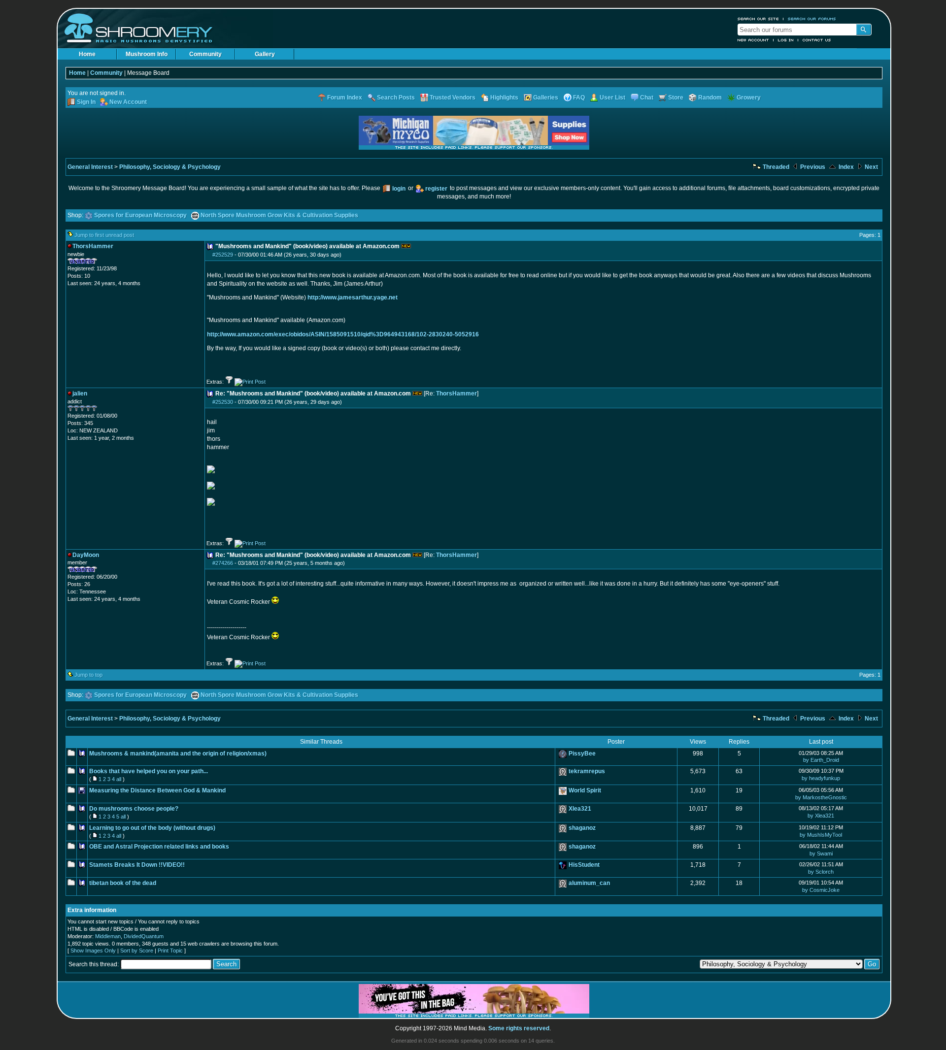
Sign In (86, 101)
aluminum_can (589, 883)
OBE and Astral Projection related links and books (159, 846)
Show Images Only (93, 950)
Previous (812, 167)
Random (710, 97)
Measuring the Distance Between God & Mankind (157, 790)
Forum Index (344, 97)
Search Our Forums (812, 18)
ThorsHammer (456, 393)
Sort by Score (136, 950)
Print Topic (170, 950)
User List (612, 97)
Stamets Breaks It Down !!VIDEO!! (137, 864)
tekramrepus (587, 771)
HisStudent (584, 864)
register (436, 188)
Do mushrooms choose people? (133, 808)
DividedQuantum (144, 936)
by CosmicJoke (821, 890)
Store (675, 97)
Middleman (108, 936)
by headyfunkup (821, 778)
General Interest (90, 167)
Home (87, 54)
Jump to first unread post (104, 235)
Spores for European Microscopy (140, 215)
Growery (749, 97)
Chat (646, 97)
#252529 (222, 255)
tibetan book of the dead (122, 883)
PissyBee (582, 753)
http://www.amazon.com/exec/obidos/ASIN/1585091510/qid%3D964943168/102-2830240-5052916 (343, 334)
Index (845, 167)
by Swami (821, 853)
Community (205, 54)
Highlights (504, 97)
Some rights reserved (518, 1028)
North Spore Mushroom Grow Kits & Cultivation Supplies (279, 215)
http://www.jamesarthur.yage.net (352, 297)
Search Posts (396, 97)
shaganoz (582, 827)
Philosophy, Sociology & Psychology (170, 167)
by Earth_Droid (821, 760)
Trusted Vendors (452, 97)
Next (870, 167)
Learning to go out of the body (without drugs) (152, 827)
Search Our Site (758, 18)
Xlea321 (580, 808)
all (118, 779)
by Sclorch (821, 872)
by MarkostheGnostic (821, 797)
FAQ (579, 97)
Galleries (545, 97)
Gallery (265, 54)
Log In (786, 39)
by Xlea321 (821, 816)
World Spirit (585, 790)
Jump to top (88, 675)
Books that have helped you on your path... (148, 771)
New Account (753, 39)
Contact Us (817, 39)
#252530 (222, 402)
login (398, 188)
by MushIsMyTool (821, 835)
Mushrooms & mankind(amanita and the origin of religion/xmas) (178, 753)
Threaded (775, 167)
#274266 (222, 563)
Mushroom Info (147, 54)
